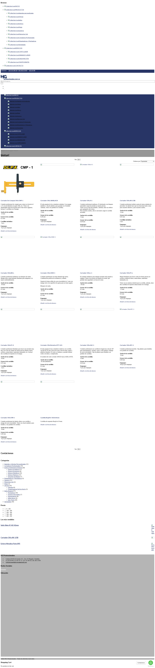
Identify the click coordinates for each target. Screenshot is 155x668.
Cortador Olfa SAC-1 (87, 345)
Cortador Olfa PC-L (126, 273)
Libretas (10, 487)
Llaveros (7, 480)
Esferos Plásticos (13, 475)
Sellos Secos (11, 498)
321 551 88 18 (12, 70)
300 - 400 (9, 514)
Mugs (6, 484)
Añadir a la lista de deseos (8, 231)
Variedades (7, 502)
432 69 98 (32, 70)
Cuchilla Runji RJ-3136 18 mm (49, 417)
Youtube (3, 569)
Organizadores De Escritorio (17, 489)
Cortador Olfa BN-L (7, 273)
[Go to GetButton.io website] (151, 666)
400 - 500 (9, 516)
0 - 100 (8, 509)
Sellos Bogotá (8, 491)
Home (2, 150)
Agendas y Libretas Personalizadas (15, 464)
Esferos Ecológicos (14, 469)
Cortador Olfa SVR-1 (8, 417)
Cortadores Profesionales (12, 466)
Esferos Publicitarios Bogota (13, 467)
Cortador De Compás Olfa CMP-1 (12, 200)
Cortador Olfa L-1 (86, 273)
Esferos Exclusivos (13, 471)
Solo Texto (11, 500)
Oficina (6, 485)
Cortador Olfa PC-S (7, 345)
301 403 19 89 (22, 70)
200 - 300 (9, 512)
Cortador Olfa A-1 (86, 200)
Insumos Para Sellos (14, 494)
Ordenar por (136, 161)
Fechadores (11, 493)
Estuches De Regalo (14, 476)
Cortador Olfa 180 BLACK (49, 200)
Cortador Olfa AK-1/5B (127, 200)
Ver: (76, 159)
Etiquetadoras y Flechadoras (13, 478)
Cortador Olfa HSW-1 (47, 273)
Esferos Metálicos (13, 473)
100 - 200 (9, 510)
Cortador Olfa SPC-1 (127, 345)
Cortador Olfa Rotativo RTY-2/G (51, 345)
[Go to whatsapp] (150, 662)
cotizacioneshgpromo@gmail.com (16, 562)
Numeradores (12, 496)
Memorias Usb (9, 482)
